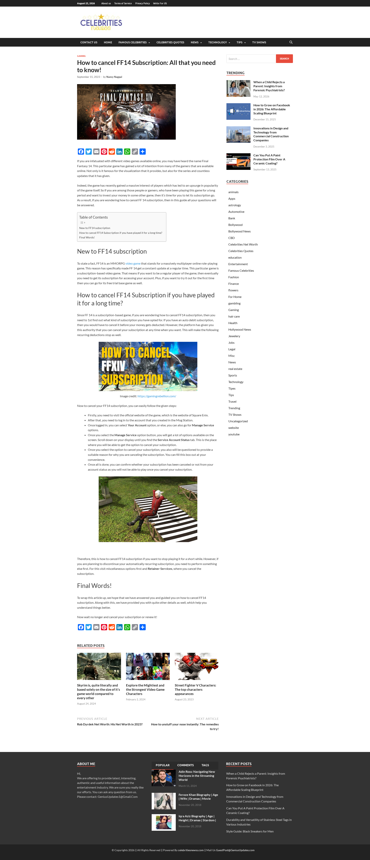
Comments (185, 765)
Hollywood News (239, 329)
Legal (231, 349)
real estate (235, 368)
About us (106, 3)
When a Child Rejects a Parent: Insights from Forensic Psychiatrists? (269, 86)
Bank (231, 218)
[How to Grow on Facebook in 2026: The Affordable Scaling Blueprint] (238, 105)
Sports (232, 375)
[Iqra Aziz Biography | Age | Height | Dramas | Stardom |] (164, 816)
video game (132, 263)
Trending (234, 408)
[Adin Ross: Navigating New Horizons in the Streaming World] (164, 772)
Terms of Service (123, 3)
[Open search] (291, 42)
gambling (234, 303)
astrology (234, 205)
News (194, 42)
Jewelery (234, 336)
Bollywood (235, 224)
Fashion (233, 277)
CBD (231, 238)
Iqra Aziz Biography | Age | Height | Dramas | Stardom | (197, 818)
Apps (231, 198)
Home (108, 42)
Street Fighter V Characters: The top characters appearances (195, 689)
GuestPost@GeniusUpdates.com (235, 850)
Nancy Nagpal (114, 76)
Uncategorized (238, 421)
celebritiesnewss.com (191, 850)
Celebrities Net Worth (243, 244)
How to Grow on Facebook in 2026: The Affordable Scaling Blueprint (271, 109)
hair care (234, 316)
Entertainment (238, 264)
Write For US (160, 3)
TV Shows (259, 42)
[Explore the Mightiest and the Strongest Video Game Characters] (148, 667)
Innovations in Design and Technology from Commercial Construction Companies (271, 134)
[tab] (162, 766)
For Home (234, 296)
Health (232, 323)
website (233, 427)
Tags (205, 765)
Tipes (231, 388)
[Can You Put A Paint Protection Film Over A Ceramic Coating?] (238, 155)
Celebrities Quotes (170, 42)
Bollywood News (239, 231)
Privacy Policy (142, 3)
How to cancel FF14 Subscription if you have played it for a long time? (120, 232)
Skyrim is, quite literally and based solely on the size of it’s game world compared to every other (98, 691)
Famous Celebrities (133, 42)
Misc (231, 355)
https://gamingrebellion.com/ (157, 396)
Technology (217, 42)
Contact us (88, 42)
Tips (239, 42)
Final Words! (87, 237)
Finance (233, 283)
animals (233, 192)
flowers (233, 290)
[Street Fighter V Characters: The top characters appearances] (197, 667)
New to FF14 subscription (94, 228)
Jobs (231, 342)
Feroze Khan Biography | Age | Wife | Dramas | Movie (198, 796)
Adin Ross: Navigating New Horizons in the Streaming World (197, 775)
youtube (234, 434)
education (235, 257)
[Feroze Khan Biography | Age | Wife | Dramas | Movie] (164, 795)
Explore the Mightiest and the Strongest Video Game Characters (145, 689)
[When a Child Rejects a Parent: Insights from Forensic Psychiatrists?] (238, 82)
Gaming (81, 56)
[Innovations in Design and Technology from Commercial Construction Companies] (238, 128)
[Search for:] (259, 58)
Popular (163, 765)
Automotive (236, 211)
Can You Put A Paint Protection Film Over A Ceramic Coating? (269, 159)
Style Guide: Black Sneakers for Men (250, 831)
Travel (232, 401)
